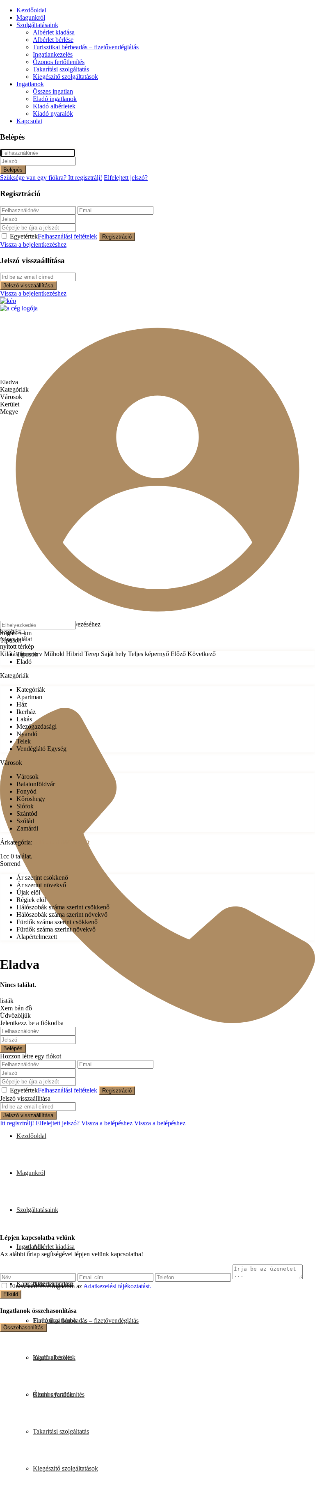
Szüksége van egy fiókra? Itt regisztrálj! (51, 177)
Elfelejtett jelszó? (126, 177)
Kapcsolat (29, 120)
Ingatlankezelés (53, 54)
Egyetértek (53, 236)
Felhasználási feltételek (67, 236)
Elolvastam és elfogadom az (80, 1286)
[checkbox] (4, 1285)
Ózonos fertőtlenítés (58, 61)
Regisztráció (117, 237)
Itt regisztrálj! (17, 1123)
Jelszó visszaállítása (28, 285)
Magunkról (30, 17)
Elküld (10, 1294)
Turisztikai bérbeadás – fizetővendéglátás (86, 47)
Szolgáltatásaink (37, 24)
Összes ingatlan (53, 91)
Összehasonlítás (23, 1327)
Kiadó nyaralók (53, 113)
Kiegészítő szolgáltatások (65, 76)
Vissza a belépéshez (106, 1123)
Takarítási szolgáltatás (61, 69)
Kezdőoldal (31, 10)
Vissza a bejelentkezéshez (33, 244)
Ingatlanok (30, 83)
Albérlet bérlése (53, 39)
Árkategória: (16, 842)
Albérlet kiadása (54, 32)
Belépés (13, 170)
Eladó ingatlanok (55, 98)
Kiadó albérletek (54, 106)
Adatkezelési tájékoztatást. (117, 1286)
